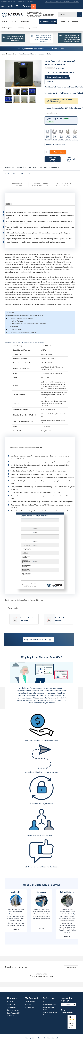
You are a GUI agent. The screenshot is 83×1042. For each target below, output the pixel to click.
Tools (34, 21)
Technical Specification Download (29, 619)
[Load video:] (41, 672)
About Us (75, 21)
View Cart (28, 1004)
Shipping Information (50, 1004)
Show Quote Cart (71, 159)
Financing (20, 28)
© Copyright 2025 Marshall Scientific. (36, 1038)
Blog (44, 1001)
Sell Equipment (7, 28)
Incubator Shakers (12, 54)
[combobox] (70, 14)
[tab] (9, 167)
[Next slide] (73, 914)
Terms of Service (13, 1010)
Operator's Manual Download (62, 619)
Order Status (29, 1007)
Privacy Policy (11, 1007)
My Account (32, 28)
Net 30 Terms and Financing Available (58, 72)
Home (14, 21)
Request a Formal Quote (52, 159)
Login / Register (30, 1001)
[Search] (79, 14)
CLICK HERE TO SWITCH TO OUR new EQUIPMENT (62, 2)
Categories (24, 21)
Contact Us (64, 21)
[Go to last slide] (9, 914)
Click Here (39, 600)
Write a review (71, 967)
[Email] (17, 6)
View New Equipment (48, 21)
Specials (5, 21)
